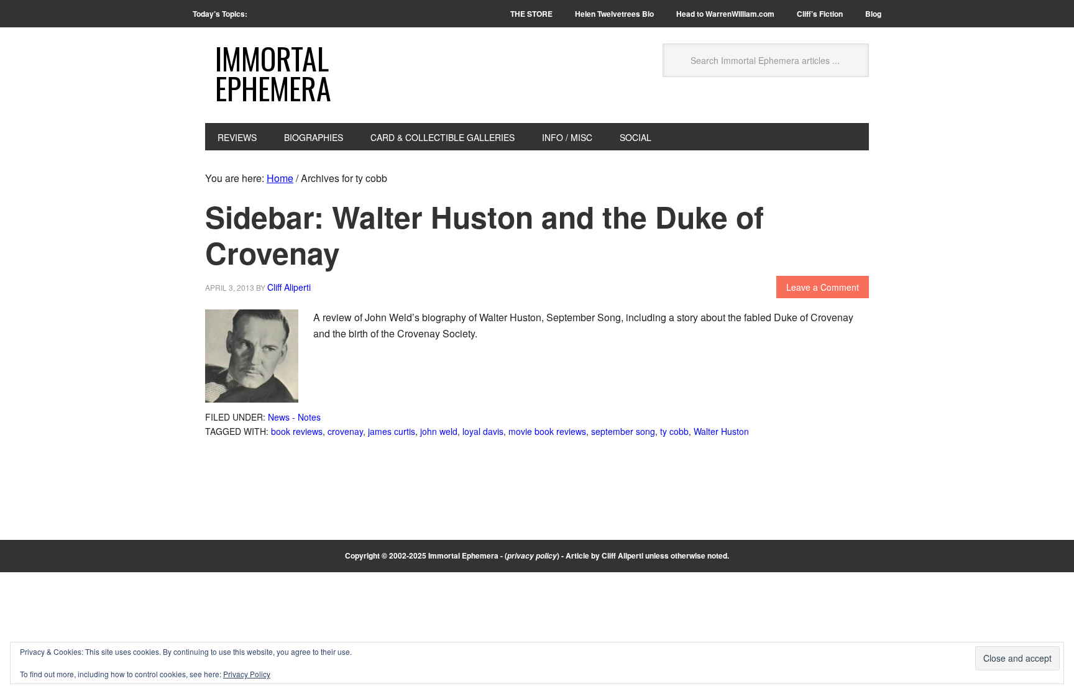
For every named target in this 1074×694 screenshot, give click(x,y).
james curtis (391, 431)
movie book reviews (547, 431)
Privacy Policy (246, 674)
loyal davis (482, 431)
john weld (438, 431)
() (532, 555)
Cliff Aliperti (622, 555)
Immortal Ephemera (273, 73)
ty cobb (674, 431)
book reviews (297, 431)
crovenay (345, 431)
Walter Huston (721, 431)
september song (623, 431)
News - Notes (294, 417)
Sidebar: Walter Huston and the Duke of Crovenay (484, 234)
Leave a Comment (822, 287)
